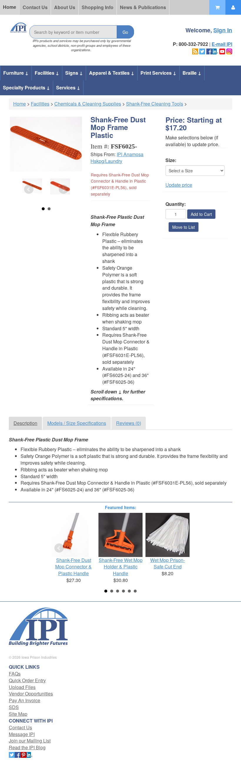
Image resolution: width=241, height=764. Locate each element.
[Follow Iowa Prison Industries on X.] (202, 50)
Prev (29, 189)
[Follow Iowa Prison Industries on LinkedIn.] (215, 50)
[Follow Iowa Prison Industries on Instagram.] (229, 50)
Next (63, 189)
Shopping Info (97, 7)
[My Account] (233, 7)
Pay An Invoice (24, 700)
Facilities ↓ (47, 72)
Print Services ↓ (158, 72)
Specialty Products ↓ (26, 87)
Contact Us (35, 7)
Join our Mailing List (30, 740)
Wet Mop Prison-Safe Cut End (167, 563)
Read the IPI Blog (27, 747)
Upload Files (22, 687)
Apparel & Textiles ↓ (111, 72)
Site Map (18, 713)
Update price (178, 184)
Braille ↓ (192, 72)
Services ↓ (68, 87)
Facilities (40, 103)
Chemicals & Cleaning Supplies (87, 103)
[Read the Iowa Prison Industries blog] (195, 50)
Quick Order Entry (27, 680)
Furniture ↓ (16, 72)
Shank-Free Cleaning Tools (154, 103)
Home (9, 7)
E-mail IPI (222, 44)
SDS (14, 707)
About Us (64, 7)
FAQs (15, 673)
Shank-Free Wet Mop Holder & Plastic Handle (121, 567)
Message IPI (22, 734)
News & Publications (143, 7)
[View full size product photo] (46, 144)
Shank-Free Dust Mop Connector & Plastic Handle (73, 567)
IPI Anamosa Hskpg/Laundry (117, 157)
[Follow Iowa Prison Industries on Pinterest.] (23, 754)
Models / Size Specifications (76, 423)
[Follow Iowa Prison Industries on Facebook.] (209, 50)
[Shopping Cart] (217, 7)
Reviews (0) (128, 423)
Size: (170, 160)
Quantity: (175, 204)
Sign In (222, 30)
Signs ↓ (74, 72)
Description (25, 423)
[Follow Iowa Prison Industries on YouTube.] (222, 50)
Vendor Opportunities (31, 693)
